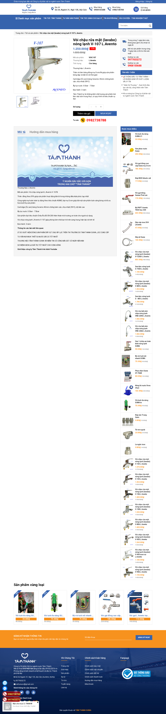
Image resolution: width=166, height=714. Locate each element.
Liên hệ (64, 688)
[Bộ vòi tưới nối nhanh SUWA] (126, 361)
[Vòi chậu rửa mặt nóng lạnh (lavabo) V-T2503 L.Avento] (128, 257)
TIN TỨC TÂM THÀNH (52, 18)
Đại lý (63, 677)
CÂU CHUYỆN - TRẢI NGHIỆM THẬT (133, 18)
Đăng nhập (139, 1)
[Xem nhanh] (26, 602)
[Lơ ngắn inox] (128, 449)
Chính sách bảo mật (93, 666)
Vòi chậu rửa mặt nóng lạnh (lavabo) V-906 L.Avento (142, 569)
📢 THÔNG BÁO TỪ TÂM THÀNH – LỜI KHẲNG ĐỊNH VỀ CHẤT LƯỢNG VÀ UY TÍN (136, 79)
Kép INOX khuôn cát (143, 178)
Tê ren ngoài (140, 430)
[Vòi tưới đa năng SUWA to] (126, 405)
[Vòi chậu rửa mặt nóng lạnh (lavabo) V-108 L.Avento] (128, 509)
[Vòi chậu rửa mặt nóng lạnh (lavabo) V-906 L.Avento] (128, 572)
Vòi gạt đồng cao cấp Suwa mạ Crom (118, 615)
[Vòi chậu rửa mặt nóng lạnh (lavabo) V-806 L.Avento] (128, 524)
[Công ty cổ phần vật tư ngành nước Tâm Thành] (28, 9)
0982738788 (118, 10)
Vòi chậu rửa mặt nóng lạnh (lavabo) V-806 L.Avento (142, 522)
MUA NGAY (105, 113)
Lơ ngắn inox (140, 444)
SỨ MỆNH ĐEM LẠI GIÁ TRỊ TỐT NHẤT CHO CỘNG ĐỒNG (39, 245)
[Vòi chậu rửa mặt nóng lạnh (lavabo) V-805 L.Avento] (128, 286)
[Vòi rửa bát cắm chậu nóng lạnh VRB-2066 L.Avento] (128, 331)
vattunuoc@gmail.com (25, 684)
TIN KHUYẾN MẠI (111, 18)
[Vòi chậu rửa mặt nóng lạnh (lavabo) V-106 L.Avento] (128, 494)
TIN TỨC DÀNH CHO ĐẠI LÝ (91, 18)
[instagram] (28, 692)
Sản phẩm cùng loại (29, 585)
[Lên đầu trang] (162, 498)
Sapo (104, 710)
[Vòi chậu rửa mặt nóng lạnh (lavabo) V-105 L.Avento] (128, 479)
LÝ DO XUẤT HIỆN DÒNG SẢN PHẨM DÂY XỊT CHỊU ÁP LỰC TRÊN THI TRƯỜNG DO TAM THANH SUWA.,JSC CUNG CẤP (63, 232)
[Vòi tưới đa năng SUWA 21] (126, 139)
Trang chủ (65, 666)
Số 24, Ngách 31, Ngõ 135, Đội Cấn (71, 10)
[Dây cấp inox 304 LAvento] (128, 227)
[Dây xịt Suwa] (128, 242)
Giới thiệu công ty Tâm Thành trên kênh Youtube (37, 249)
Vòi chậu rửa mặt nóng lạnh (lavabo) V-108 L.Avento (142, 506)
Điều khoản (89, 684)
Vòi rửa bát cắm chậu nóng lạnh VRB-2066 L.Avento (142, 328)
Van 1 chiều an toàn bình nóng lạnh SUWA (143, 343)
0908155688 (99, 10)
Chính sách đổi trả (92, 673)
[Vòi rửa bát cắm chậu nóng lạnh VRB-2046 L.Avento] (128, 316)
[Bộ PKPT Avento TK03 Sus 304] (128, 212)
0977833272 (135, 59)
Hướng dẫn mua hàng (93, 680)
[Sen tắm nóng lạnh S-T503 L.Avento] (128, 271)
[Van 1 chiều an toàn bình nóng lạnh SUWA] (128, 346)
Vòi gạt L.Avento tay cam (140, 615)
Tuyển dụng (65, 684)
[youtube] (33, 692)
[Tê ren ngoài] (128, 434)
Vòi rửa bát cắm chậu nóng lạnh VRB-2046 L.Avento (142, 313)
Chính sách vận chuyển (94, 670)
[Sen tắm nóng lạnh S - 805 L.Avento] (128, 301)
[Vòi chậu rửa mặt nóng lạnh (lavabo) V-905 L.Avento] (128, 539)
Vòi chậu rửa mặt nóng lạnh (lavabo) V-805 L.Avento (142, 283)
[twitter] (22, 692)
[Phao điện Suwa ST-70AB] (128, 375)
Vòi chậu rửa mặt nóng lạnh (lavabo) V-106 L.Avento (142, 491)
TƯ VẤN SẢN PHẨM (71, 18)
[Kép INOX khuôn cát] (128, 183)
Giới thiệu (64, 670)
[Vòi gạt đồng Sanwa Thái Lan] (128, 198)
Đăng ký (149, 1)
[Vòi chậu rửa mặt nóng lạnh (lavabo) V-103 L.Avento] (128, 464)
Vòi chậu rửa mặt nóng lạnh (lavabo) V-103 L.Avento (142, 461)
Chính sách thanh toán (94, 677)
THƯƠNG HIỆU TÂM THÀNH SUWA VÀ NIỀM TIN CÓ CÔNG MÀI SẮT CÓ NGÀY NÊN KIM (50, 241)
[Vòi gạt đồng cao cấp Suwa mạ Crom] (128, 168)
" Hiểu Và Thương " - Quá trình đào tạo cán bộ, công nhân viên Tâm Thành (136, 87)
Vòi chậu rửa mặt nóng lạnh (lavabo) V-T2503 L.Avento (142, 254)
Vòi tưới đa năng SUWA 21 (27, 615)
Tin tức (64, 680)
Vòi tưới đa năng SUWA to (55, 615)
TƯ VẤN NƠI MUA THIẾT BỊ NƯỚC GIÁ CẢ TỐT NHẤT (37, 237)
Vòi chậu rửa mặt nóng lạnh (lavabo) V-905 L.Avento (142, 537)
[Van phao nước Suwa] (128, 154)
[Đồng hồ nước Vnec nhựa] (128, 390)
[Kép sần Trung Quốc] (128, 420)
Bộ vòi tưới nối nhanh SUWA (85, 615)
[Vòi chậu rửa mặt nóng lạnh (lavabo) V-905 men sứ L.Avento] (128, 554)
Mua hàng (26, 620)
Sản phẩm (65, 673)
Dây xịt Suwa (140, 237)
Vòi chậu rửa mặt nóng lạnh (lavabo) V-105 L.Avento (142, 476)
